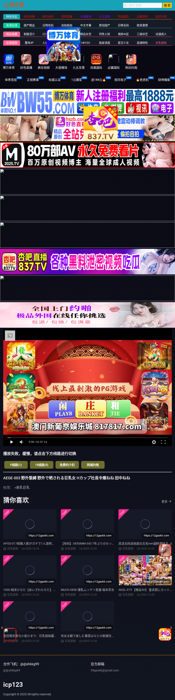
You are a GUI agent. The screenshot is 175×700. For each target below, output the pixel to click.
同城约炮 (93, 465)
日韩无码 (123, 25)
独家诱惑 (104, 42)
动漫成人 (161, 34)
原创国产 (104, 25)
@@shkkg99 (11, 670)
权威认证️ (55, 79)
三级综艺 (142, 34)
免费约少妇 (67, 465)
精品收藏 (11, 34)
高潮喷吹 (142, 42)
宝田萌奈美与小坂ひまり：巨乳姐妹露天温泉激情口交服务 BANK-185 (49, 636)
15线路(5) (41, 465)
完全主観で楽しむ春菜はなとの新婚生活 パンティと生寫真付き (103, 636)
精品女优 (85, 34)
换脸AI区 (123, 34)
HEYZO (85, 42)
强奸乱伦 (66, 34)
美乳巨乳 (23, 488)
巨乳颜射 (161, 42)
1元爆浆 (76, 79)
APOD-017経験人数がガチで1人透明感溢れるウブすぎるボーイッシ (48, 543)
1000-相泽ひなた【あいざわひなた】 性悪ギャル (35, 589)
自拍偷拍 (66, 25)
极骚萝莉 (66, 42)
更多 (165, 501)
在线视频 (11, 42)
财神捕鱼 (164, 79)
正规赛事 (33, 79)
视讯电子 (120, 79)
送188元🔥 (98, 79)
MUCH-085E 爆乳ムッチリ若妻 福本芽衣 (87, 589)
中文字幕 (85, 25)
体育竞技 (11, 79)
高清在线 (11, 25)
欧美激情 (142, 25)
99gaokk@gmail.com (105, 670)
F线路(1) (16, 465)
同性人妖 (104, 34)
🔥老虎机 (142, 79)
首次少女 (123, 42)
